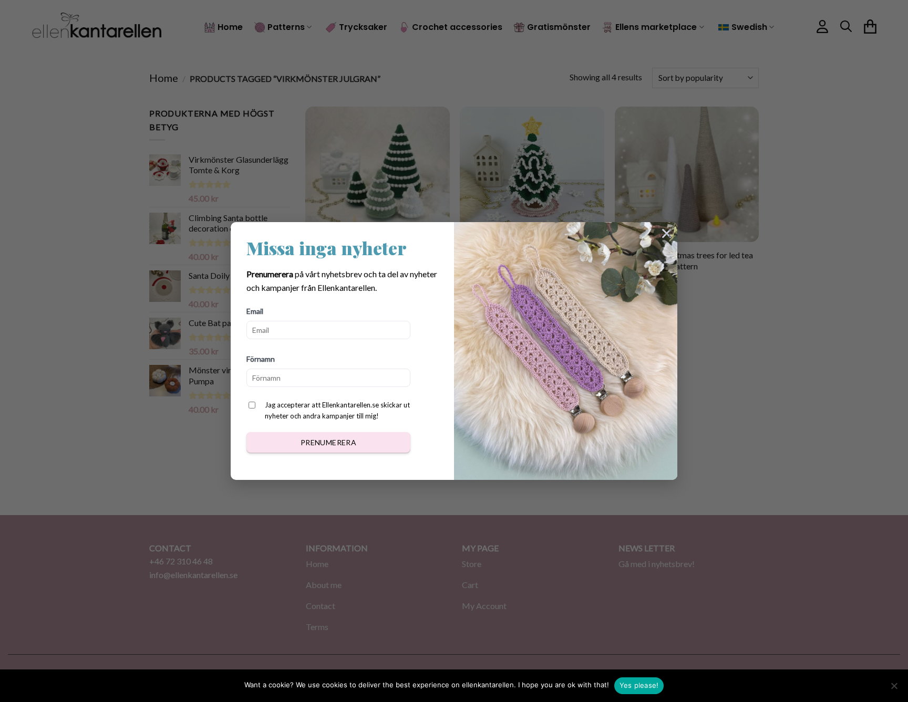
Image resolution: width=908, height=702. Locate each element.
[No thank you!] (894, 688)
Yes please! (639, 685)
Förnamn (260, 358)
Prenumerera (329, 442)
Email (254, 311)
